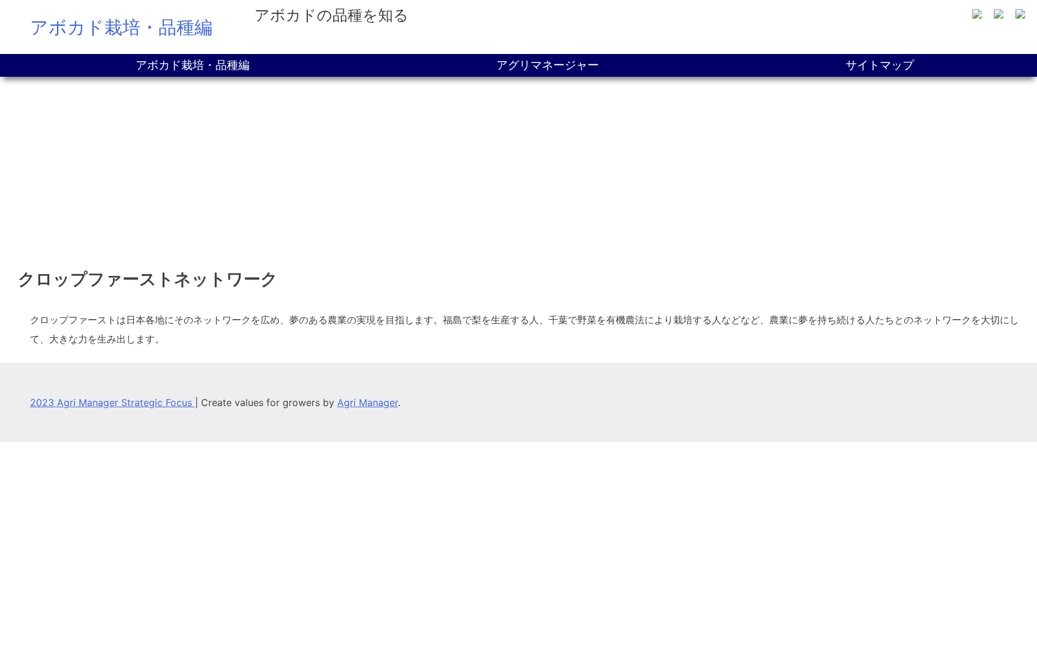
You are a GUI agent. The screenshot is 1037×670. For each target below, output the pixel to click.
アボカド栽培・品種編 (121, 27)
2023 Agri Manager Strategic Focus (112, 402)
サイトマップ (880, 65)
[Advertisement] (518, 167)
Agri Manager (367, 402)
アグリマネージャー (547, 65)
